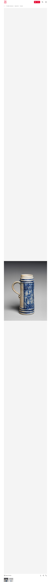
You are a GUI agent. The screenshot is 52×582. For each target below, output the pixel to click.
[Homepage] (5, 2)
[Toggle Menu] (46, 2)
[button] (25, 291)
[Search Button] (42, 2)
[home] (4, 6)
